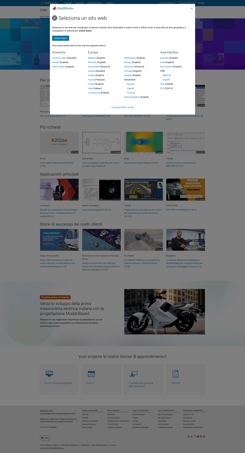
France (91, 79)
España (91, 71)
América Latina (59, 58)
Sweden (128, 75)
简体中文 (167, 75)
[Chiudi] (192, 8)
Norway (128, 62)
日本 (162, 84)
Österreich (129, 66)
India (162, 62)
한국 (162, 88)
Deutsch (131, 84)
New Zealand (166, 66)
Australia (164, 58)
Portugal (128, 71)
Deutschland (94, 66)
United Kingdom (132, 97)
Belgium (92, 58)
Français (131, 92)
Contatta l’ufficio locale (123, 107)
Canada (55, 62)
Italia (90, 88)
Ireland (91, 84)
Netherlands (130, 58)
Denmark (92, 62)
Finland (91, 75)
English (130, 88)
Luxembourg (94, 92)
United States (58, 66)
